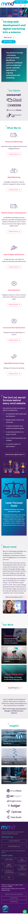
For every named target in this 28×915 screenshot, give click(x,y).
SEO (9, 877)
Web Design (9, 859)
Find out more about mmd (13, 454)
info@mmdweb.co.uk (14, 846)
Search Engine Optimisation (14, 254)
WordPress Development (9, 871)
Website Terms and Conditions (14, 894)
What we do (8, 37)
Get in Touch (8, 41)
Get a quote (20, 2)
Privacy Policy (14, 898)
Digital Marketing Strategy (14, 363)
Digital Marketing (14, 177)
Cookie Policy (14, 901)
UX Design (22, 874)
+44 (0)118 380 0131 (14, 841)
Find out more (13, 154)
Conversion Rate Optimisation (14, 327)
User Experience (14, 290)
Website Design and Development (14, 213)
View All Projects (13, 688)
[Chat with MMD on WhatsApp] (25, 912)
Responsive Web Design (14, 142)
